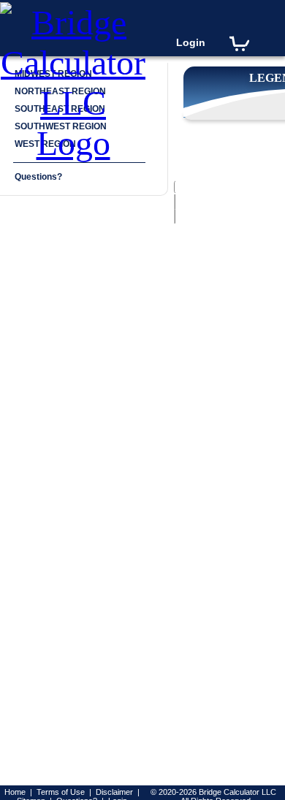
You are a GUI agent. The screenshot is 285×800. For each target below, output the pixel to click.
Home (15, 792)
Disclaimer (114, 792)
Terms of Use (61, 792)
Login (190, 42)
